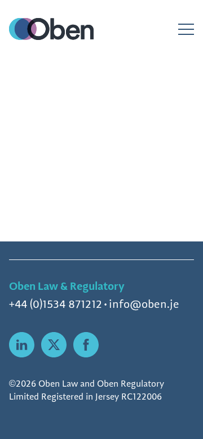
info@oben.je (144, 304)
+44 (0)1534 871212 (55, 304)
